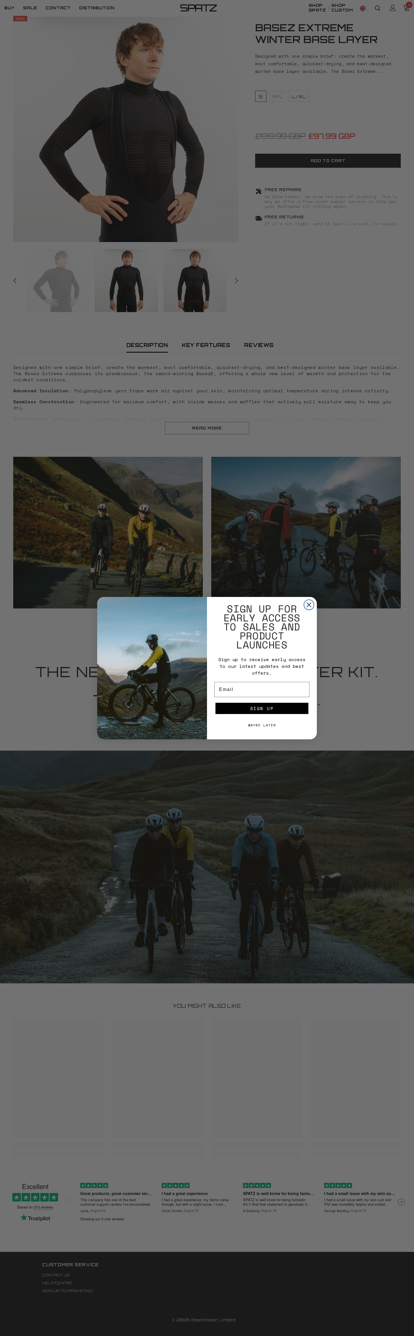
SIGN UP (262, 708)
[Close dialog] (309, 605)
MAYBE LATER (262, 725)
